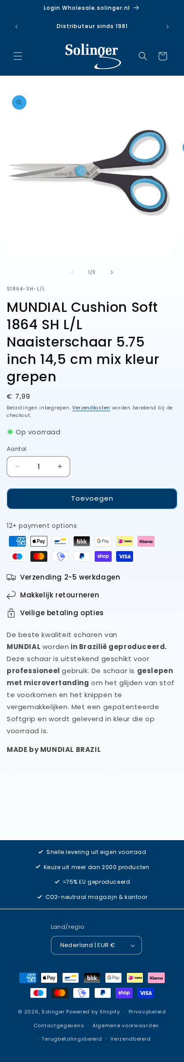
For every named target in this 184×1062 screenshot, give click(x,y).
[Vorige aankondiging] (16, 27)
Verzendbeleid (130, 1038)
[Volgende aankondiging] (167, 27)
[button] (18, 56)
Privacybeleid (147, 1011)
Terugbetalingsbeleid (72, 1038)
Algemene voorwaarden (125, 1025)
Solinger (53, 1011)
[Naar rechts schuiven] (111, 272)
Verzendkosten (91, 407)
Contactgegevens (58, 1025)
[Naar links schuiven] (72, 272)
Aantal (16, 449)
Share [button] (25, 776)
